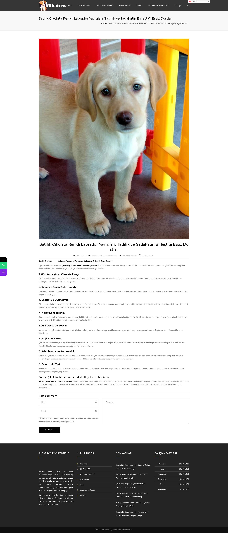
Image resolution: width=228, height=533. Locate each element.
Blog (139, 5)
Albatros (134, 255)
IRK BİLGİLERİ (83, 5)
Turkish (194, 2)
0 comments (81, 255)
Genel (94, 255)
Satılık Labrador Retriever (108, 255)
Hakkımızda (125, 5)
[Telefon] (3, 265)
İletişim (178, 5)
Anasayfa (67, 5)
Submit (49, 429)
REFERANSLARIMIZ (104, 5)
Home (104, 23)
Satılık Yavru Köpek (158, 5)
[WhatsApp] (3, 272)
